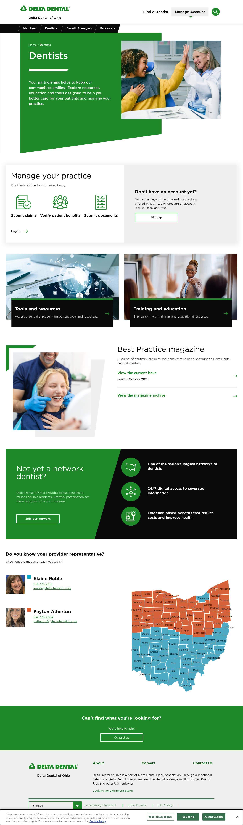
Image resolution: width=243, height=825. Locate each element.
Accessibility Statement (100, 805)
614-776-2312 (42, 584)
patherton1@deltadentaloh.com (55, 621)
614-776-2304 (43, 617)
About (98, 763)
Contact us (121, 737)
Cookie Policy (97, 821)
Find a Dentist (155, 11)
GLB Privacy (164, 805)
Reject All (188, 816)
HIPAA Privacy (136, 805)
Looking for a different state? (113, 791)
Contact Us (203, 763)
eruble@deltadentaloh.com (52, 588)
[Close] (237, 817)
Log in (15, 231)
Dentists (51, 28)
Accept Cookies (213, 816)
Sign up (156, 217)
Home (33, 45)
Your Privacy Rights (160, 816)
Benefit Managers (79, 28)
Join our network (38, 519)
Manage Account (190, 11)
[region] (121, 817)
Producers (107, 28)
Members (30, 28)
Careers (148, 763)
